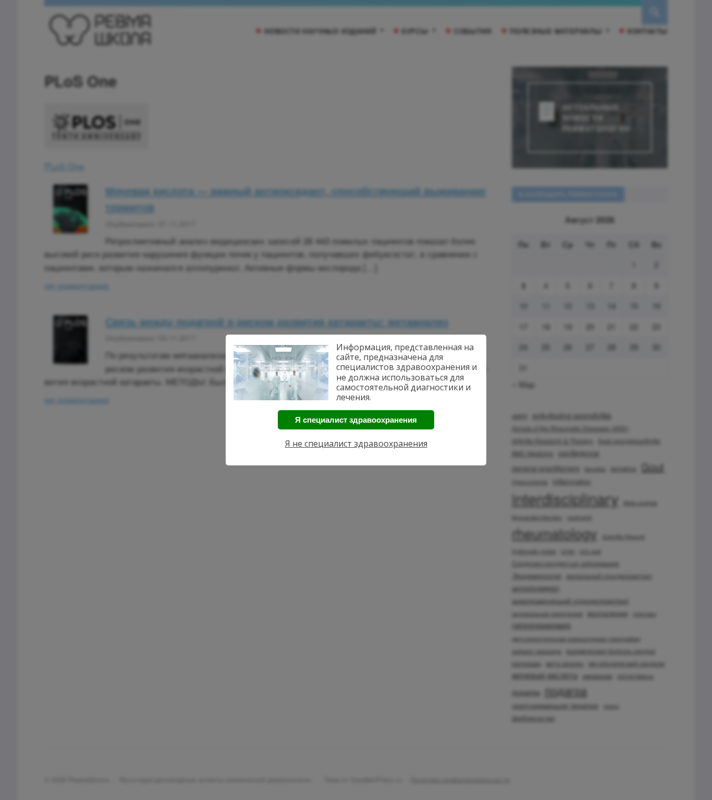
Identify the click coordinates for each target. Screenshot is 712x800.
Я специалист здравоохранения (356, 419)
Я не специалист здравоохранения (356, 443)
